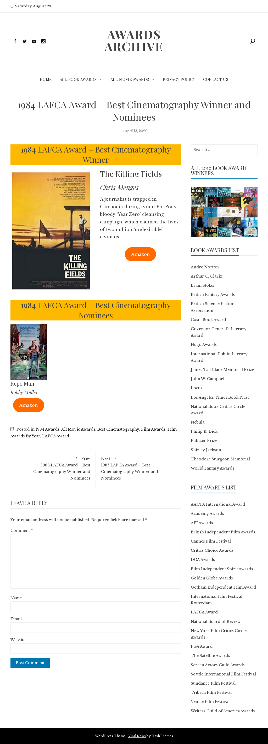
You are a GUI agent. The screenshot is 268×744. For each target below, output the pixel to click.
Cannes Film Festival (211, 541)
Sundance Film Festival (213, 683)
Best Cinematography (118, 429)
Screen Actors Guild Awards (218, 665)
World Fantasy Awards (212, 468)
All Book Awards (78, 79)
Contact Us (215, 79)
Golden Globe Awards (212, 578)
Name (16, 598)
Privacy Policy (179, 79)
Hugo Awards (204, 344)
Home (46, 79)
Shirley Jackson (206, 450)
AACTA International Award (218, 504)
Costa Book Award (208, 319)
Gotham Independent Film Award (223, 587)
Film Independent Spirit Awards (222, 569)
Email (16, 619)
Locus (196, 388)
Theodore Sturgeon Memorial (220, 459)
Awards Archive (134, 40)
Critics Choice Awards (212, 550)
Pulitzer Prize (204, 440)
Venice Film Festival (210, 701)
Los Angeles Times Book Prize (220, 397)
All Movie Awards (129, 79)
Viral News (137, 736)
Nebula (197, 422)
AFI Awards (202, 523)
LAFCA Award (55, 436)
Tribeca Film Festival (211, 692)
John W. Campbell (208, 378)
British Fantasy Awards (213, 294)
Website (17, 640)
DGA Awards (203, 559)
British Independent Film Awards (223, 532)
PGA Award (202, 646)
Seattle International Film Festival (223, 674)
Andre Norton (205, 267)
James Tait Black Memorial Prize (222, 369)
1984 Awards (47, 429)
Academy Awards (207, 513)
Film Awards (153, 429)
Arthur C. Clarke (207, 276)
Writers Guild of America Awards (223, 711)
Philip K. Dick (204, 431)
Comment (21, 530)
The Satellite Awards (210, 655)
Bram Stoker (203, 285)
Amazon (140, 254)
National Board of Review (216, 621)
